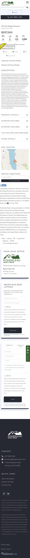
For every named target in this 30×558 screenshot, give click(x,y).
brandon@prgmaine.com (15, 459)
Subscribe (13, 330)
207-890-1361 (16, 17)
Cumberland (20, 238)
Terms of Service (19, 405)
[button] (27, 7)
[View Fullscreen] (3, 157)
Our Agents (13, 273)
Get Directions (15, 180)
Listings (9, 238)
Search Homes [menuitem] (8, 482)
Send (13, 399)
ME (14, 238)
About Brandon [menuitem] (8, 479)
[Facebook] (4, 494)
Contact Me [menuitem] (6, 485)
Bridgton (5, 241)
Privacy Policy (14, 203)
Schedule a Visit (20, 346)
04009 (12, 241)
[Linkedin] (8, 494)
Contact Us (7, 273)
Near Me (15, 12)
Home (3, 238)
